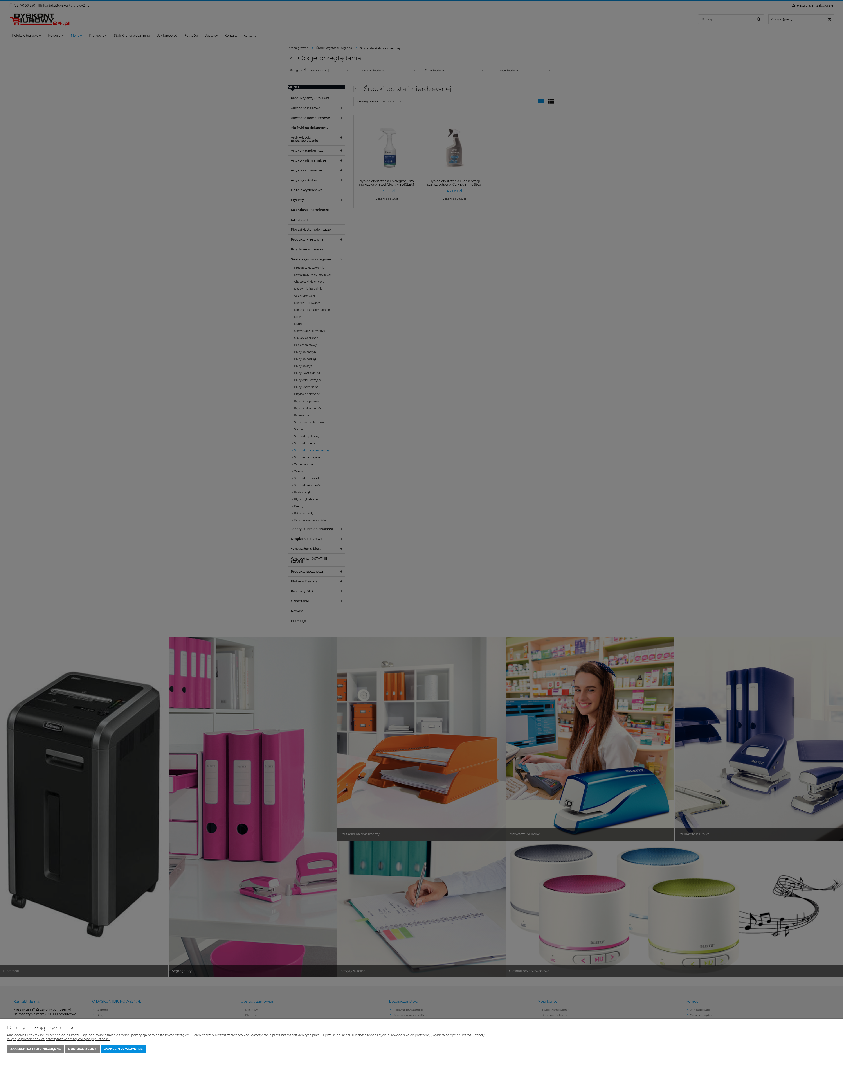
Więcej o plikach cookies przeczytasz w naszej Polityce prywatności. (58, 1039)
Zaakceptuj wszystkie (123, 1049)
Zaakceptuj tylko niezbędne (35, 1049)
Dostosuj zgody (82, 1049)
